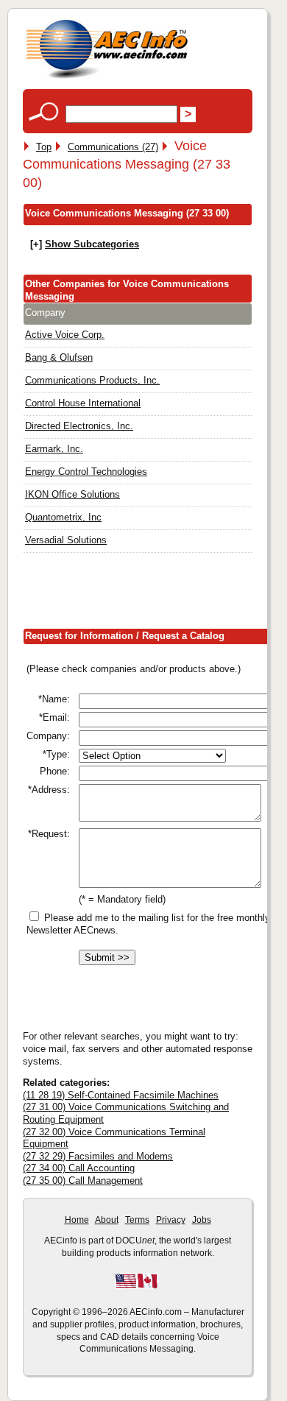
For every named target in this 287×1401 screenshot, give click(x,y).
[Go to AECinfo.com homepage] (106, 76)
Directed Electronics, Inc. (79, 425)
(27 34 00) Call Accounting (79, 1168)
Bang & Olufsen (59, 357)
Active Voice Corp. (64, 334)
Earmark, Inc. (54, 448)
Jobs (201, 1219)
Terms (137, 1219)
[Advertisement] (155, 594)
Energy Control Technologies (86, 471)
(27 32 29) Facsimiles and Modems (98, 1156)
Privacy (170, 1219)
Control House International (83, 403)
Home (77, 1219)
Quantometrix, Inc (63, 517)
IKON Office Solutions (72, 494)
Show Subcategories (92, 244)
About (106, 1219)
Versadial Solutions (66, 540)
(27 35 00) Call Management (83, 1180)
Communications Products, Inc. (92, 380)
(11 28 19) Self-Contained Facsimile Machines (121, 1095)
